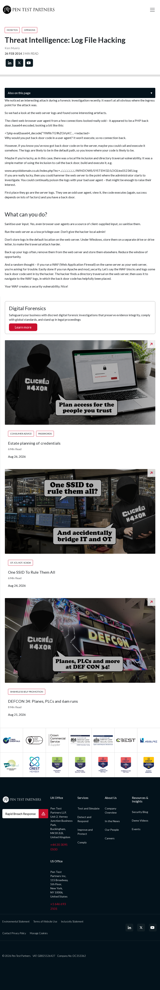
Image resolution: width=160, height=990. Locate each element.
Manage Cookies (39, 933)
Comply (82, 842)
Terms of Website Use (45, 921)
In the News (112, 821)
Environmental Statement (15, 921)
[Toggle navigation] (152, 9)
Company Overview (111, 810)
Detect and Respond (84, 819)
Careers (110, 838)
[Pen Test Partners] (73, 10)
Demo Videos (140, 820)
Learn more (23, 327)
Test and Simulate (88, 808)
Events (136, 829)
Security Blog (140, 812)
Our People (112, 829)
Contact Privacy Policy (14, 933)
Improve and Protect (85, 831)
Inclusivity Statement (72, 921)
